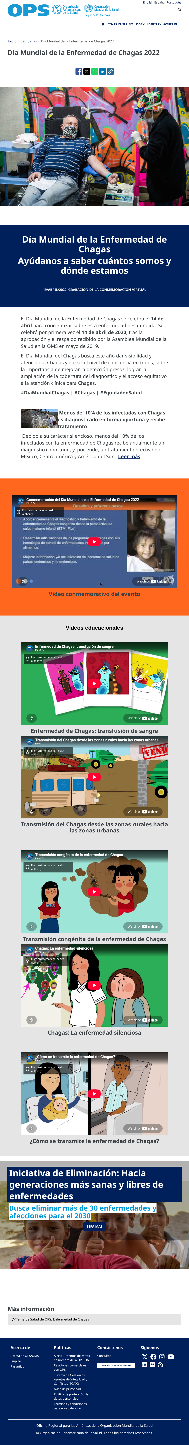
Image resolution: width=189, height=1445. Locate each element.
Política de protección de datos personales (71, 1396)
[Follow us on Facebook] (153, 1358)
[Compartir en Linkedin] (102, 71)
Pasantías (17, 1366)
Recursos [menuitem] (135, 24)
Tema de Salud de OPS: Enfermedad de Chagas (52, 1319)
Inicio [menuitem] (103, 25)
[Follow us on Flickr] (152, 1365)
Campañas (28, 41)
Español (159, 2)
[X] (145, 1358)
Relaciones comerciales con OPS (70, 1367)
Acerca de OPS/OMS (25, 1356)
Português (173, 2)
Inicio (12, 41)
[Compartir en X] (86, 71)
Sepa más (94, 1226)
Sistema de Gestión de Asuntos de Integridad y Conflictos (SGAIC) (70, 1379)
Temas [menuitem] (112, 24)
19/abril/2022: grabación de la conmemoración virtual (94, 289)
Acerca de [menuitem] (170, 24)
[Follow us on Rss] (160, 1365)
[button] (110, 71)
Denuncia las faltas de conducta (116, 1365)
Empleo (16, 1361)
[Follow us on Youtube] (170, 1358)
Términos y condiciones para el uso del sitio (70, 1406)
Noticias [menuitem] (153, 24)
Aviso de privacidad (67, 1389)
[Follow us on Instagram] (161, 1358)
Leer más (129, 456)
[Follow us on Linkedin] (144, 1365)
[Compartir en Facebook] (78, 71)
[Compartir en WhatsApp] (94, 71)
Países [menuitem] (122, 24)
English (148, 2)
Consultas (104, 1356)
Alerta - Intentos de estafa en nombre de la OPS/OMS (72, 1358)
